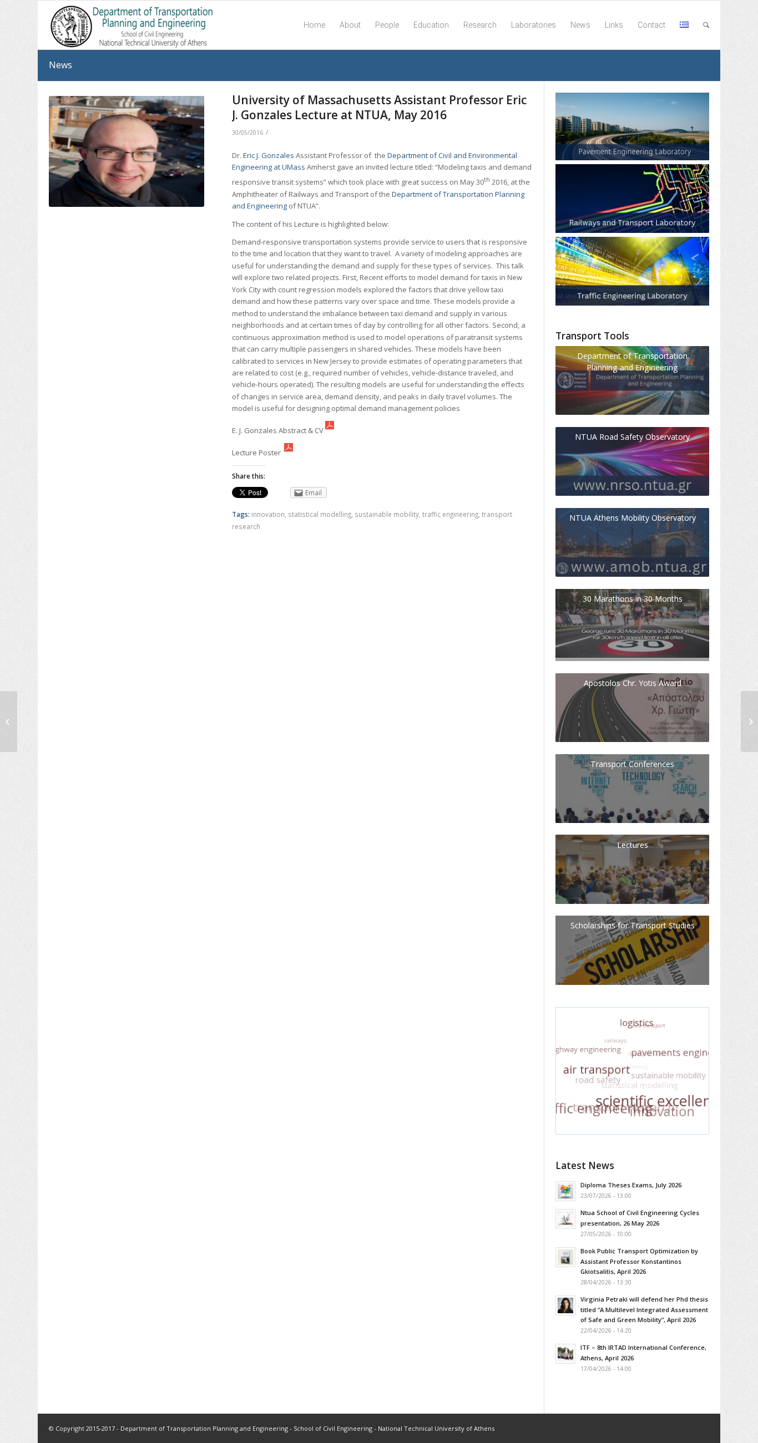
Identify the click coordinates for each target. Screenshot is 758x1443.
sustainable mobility (387, 514)
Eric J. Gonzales (268, 155)
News (60, 65)
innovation (268, 514)
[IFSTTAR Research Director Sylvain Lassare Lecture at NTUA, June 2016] (749, 721)
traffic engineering (450, 514)
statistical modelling (319, 514)
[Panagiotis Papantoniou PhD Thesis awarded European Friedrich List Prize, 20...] (8, 721)
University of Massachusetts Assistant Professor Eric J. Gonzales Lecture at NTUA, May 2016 (379, 107)
